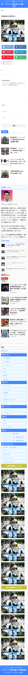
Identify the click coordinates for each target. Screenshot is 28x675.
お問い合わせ (7, 454)
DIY (4, 450)
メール (4, 111)
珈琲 (5, 416)
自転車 (6, 382)
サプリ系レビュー (8, 413)
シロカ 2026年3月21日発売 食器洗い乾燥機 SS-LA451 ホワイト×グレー (18, 299)
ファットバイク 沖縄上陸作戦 (11, 433)
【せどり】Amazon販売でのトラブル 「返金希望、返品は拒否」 (18, 310)
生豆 (5, 423)
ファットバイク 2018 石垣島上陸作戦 (14, 437)
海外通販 (6, 355)
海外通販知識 (7, 358)
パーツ (5, 396)
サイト (3, 118)
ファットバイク (7, 389)
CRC (5, 372)
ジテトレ (6, 403)
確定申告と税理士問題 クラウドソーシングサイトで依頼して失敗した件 (18, 321)
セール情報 (6, 361)
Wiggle (5, 375)
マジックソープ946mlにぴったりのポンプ (14, 262)
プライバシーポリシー (9, 457)
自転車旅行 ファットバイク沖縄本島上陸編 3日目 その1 (17, 150)
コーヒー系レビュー (8, 427)
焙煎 (5, 420)
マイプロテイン (7, 365)
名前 (3, 105)
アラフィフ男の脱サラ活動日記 (14, 670)
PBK (5, 368)
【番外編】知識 (8, 444)
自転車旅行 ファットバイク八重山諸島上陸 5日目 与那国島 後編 (17, 139)
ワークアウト (8, 406)
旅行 (5, 430)
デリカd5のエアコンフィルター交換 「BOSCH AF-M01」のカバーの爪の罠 (18, 332)
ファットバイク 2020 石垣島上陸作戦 (14, 440)
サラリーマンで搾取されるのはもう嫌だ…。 (14, 667)
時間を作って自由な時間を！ (11, 447)
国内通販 (6, 392)
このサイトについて (8, 461)
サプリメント (7, 410)
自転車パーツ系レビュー (10, 399)
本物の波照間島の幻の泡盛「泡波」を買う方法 (15, 268)
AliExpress (6, 379)
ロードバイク (7, 385)
